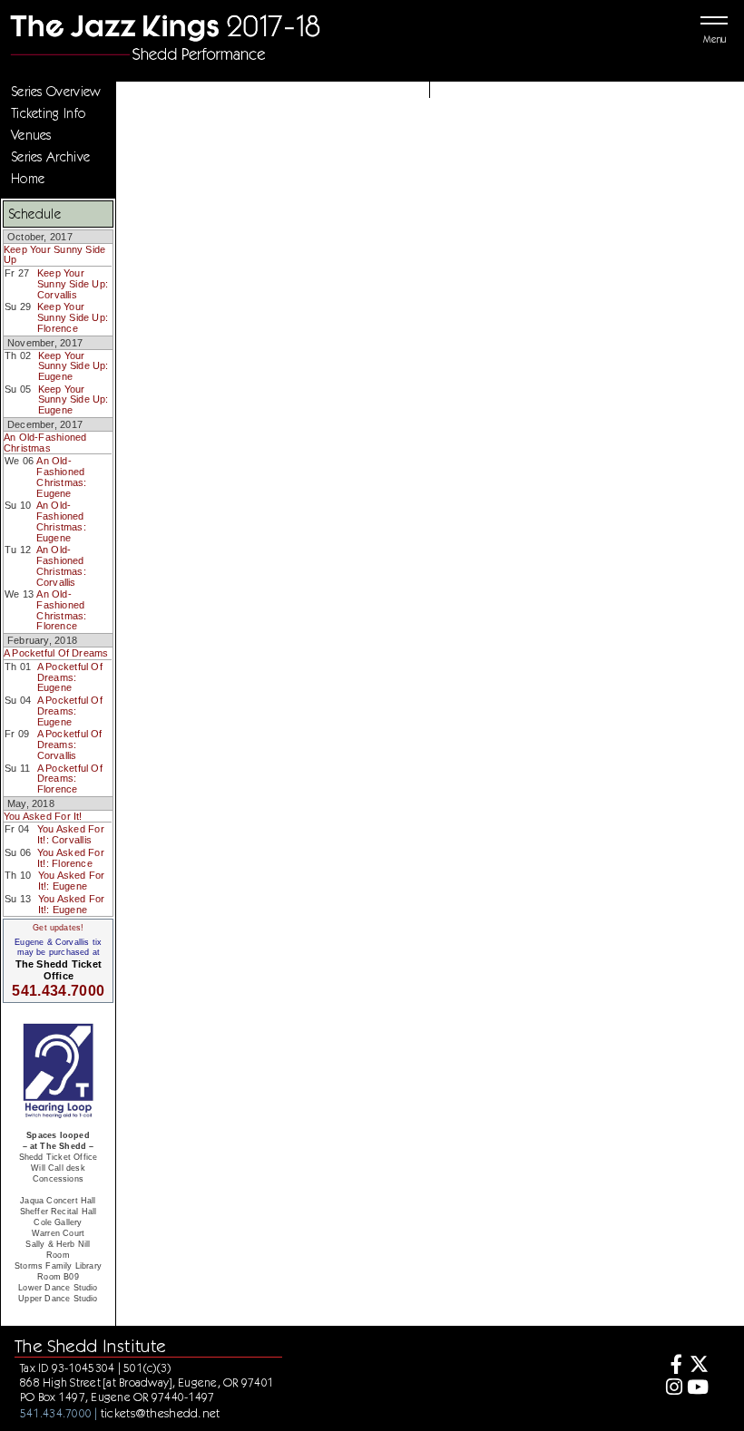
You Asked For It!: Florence (70, 858)
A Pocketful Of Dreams (56, 652)
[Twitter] (698, 1366)
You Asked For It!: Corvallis (70, 834)
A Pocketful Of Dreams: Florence (70, 778)
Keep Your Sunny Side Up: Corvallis (72, 283)
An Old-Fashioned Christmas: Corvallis (61, 565)
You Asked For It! (43, 816)
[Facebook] (671, 1366)
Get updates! (58, 927)
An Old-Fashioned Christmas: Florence (61, 610)
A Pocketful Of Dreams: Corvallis (70, 744)
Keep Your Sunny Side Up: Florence (72, 317)
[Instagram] (671, 1388)
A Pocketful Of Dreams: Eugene (70, 677)
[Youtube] (698, 1388)
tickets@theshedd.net (160, 1413)
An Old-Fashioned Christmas (45, 442)
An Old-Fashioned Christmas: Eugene (61, 476)
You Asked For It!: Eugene (71, 880)
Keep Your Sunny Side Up (54, 255)
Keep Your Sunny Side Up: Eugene (73, 366)
